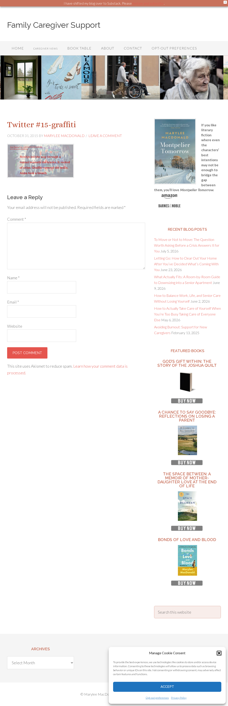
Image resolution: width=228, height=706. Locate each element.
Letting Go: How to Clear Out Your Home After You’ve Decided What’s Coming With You (186, 264)
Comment (16, 219)
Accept (167, 687)
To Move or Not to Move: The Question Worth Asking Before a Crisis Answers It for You (186, 245)
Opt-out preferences (157, 697)
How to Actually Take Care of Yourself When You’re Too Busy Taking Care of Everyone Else (187, 314)
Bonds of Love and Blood (187, 539)
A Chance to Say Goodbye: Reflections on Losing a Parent (187, 416)
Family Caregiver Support (53, 25)
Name (13, 277)
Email (13, 301)
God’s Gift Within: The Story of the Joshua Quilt (187, 363)
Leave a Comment (105, 135)
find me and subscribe (148, 3)
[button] (219, 653)
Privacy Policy (179, 697)
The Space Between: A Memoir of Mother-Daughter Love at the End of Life (186, 480)
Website (14, 326)
